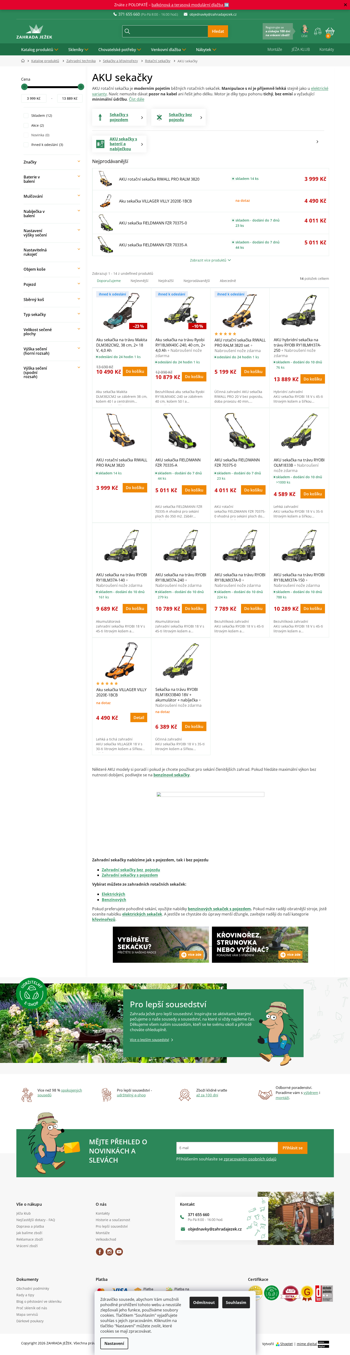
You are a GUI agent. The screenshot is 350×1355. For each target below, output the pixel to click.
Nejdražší (166, 280)
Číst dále (136, 99)
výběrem (311, 1092)
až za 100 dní (207, 1095)
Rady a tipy (25, 1295)
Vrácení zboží (27, 1246)
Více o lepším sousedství (149, 1039)
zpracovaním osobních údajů (250, 1159)
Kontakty (326, 49)
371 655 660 (198, 1214)
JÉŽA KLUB (301, 49)
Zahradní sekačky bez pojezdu (131, 869)
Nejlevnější (139, 280)
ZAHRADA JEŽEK (100, 1253)
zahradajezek (109, 1253)
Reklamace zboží (29, 1239)
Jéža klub (23, 1213)
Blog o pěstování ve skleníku (39, 1301)
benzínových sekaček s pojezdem (219, 908)
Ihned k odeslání (46, 144)
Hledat (218, 31)
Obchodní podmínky (32, 1288)
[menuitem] (40, 49)
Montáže (274, 49)
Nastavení (114, 1343)
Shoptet (286, 1344)
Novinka (39, 135)
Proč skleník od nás (31, 1308)
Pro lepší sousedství (112, 1226)
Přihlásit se (293, 1148)
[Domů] (24, 61)
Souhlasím (236, 1302)
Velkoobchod (106, 1239)
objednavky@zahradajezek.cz (215, 1229)
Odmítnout (204, 1302)
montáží (282, 1097)
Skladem (41, 115)
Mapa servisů (27, 1314)
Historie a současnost (113, 1220)
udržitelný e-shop (131, 1095)
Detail (139, 717)
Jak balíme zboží (29, 1233)
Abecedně (228, 280)
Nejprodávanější (197, 280)
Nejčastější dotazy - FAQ (35, 1220)
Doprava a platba (30, 1226)
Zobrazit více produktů (208, 260)
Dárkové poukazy (30, 1321)
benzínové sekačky (171, 775)
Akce (37, 125)
